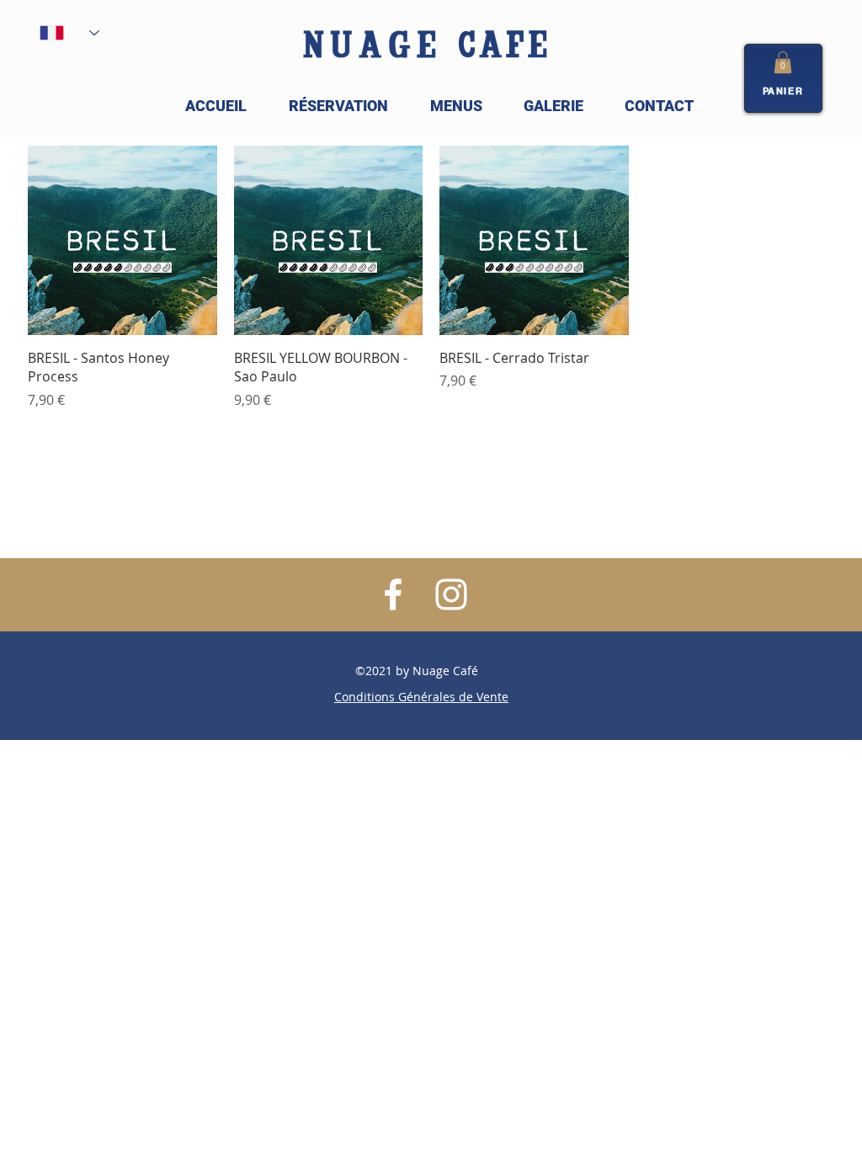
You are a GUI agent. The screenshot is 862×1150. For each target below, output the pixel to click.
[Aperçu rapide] (122, 240)
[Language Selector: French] (69, 33)
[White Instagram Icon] (451, 594)
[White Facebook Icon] (393, 594)
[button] (783, 62)
